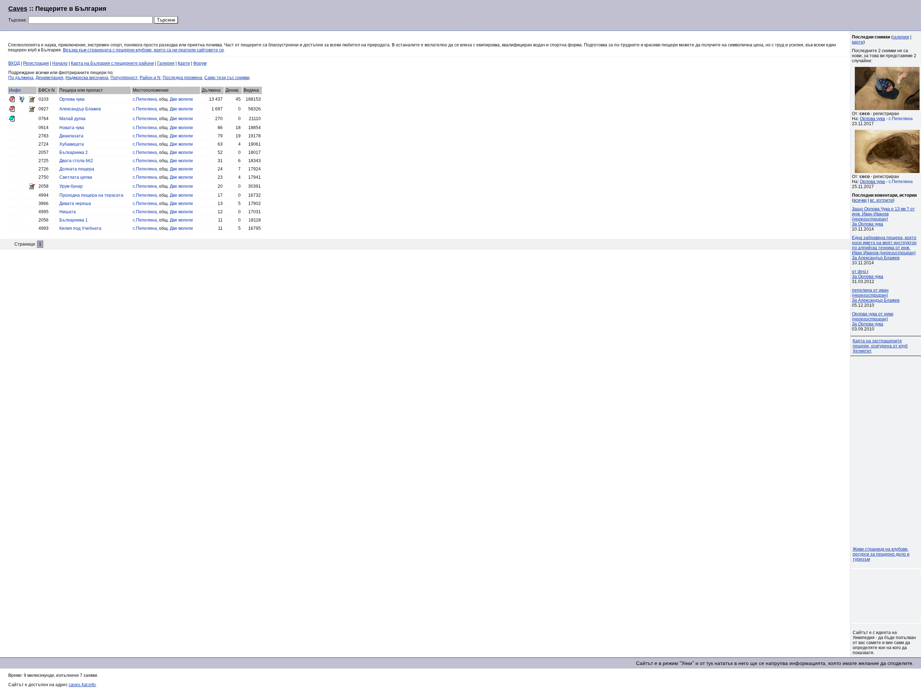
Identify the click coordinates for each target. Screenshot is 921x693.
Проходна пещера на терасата (91, 195)
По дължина (20, 77)
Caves (17, 8)
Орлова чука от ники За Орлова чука (872, 319)
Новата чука (71, 127)
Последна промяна (182, 77)
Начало (60, 63)
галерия (901, 37)
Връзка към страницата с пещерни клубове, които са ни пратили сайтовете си (143, 50)
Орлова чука (72, 99)
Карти (184, 63)
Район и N (150, 77)
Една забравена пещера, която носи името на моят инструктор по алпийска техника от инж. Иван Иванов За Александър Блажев (884, 247)
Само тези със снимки (227, 77)
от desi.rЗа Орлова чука (867, 274)
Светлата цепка (75, 177)
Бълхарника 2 (73, 152)
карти (857, 42)
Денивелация (49, 77)
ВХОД (14, 63)
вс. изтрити (881, 200)
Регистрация (36, 63)
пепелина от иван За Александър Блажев (875, 295)
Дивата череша (75, 203)
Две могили (181, 99)
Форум (200, 63)
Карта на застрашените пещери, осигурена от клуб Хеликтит (880, 346)
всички (860, 200)
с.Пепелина (145, 99)
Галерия (165, 63)
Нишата (67, 211)
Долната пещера (76, 169)
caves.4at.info (82, 684)
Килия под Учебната (80, 228)
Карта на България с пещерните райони (112, 63)
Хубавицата (71, 144)
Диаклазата (71, 135)
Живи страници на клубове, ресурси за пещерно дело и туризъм (881, 554)
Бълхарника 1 (73, 220)
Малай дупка (72, 118)
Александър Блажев (80, 108)
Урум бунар (71, 186)
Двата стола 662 (76, 160)
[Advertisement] (825, 14)
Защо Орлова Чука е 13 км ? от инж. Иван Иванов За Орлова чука (883, 216)
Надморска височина (86, 77)
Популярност (123, 77)
